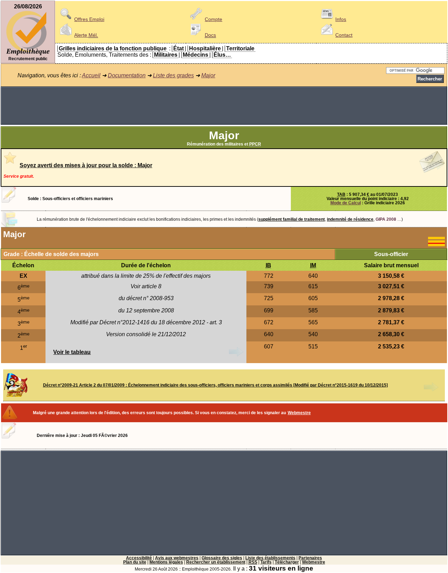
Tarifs (266, 562)
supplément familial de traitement (291, 219)
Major (208, 75)
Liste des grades (173, 75)
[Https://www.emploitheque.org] (28, 55)
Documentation (127, 75)
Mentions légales (166, 562)
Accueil (91, 75)
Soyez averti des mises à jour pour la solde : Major (86, 165)
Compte (213, 19)
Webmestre (299, 413)
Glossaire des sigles (222, 558)
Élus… (222, 55)
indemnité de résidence (350, 219)
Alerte (86, 35)
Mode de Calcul (345, 203)
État (178, 48)
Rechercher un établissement (215, 562)
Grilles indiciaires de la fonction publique (113, 48)
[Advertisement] (224, 105)
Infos (340, 19)
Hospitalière (205, 48)
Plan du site (134, 562)
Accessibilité (139, 558)
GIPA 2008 (386, 219)
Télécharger (287, 562)
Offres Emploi (89, 19)
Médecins (195, 55)
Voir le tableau (72, 352)
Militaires (165, 55)
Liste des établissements (270, 558)
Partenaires (310, 558)
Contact (343, 35)
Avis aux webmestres (176, 558)
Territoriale (240, 48)
